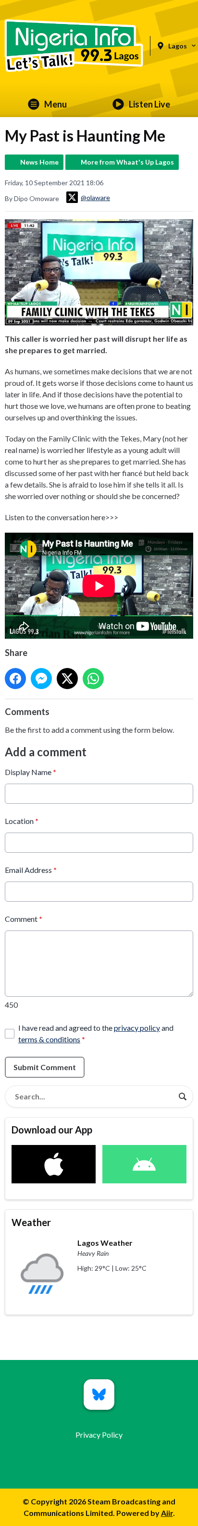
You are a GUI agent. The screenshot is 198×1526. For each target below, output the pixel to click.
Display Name (30, 771)
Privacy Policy (99, 1434)
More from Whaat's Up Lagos (127, 162)
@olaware (95, 197)
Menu (55, 104)
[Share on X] (67, 678)
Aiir (167, 1512)
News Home (39, 162)
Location (21, 820)
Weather (31, 1222)
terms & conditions (49, 1039)
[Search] (182, 1096)
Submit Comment (44, 1067)
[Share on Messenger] (41, 678)
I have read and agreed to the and (95, 1033)
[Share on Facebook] (15, 678)
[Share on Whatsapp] (93, 678)
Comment (23, 918)
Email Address (31, 869)
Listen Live (149, 104)
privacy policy (137, 1027)
